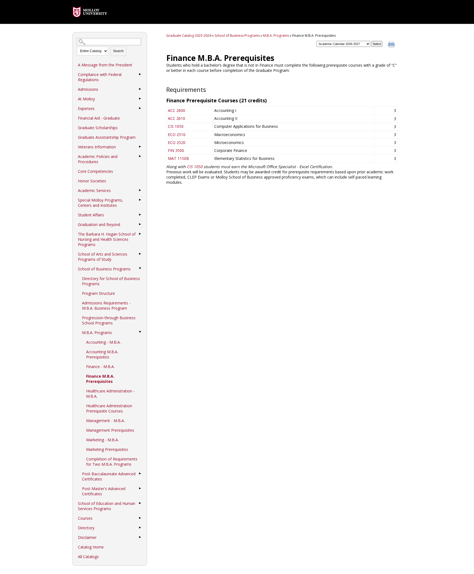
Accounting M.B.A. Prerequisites (102, 354)
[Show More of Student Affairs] (140, 214)
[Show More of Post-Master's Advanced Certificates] (140, 488)
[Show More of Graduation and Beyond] (140, 224)
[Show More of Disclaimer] (140, 537)
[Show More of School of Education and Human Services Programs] (140, 503)
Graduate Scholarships (98, 127)
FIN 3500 (176, 150)
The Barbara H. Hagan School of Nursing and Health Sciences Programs (107, 239)
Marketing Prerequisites (107, 449)
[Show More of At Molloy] (140, 98)
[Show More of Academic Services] (140, 190)
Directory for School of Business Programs (111, 281)
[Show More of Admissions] (140, 89)
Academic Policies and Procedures (97, 159)
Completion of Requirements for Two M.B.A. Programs (111, 461)
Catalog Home (91, 547)
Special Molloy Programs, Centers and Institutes (100, 202)
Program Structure (98, 293)
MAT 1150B (178, 158)
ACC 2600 (176, 110)
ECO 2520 (176, 142)
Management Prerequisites (110, 430)
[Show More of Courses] (140, 518)
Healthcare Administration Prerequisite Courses (109, 408)
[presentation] (90, 21)
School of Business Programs (104, 269)
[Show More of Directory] (140, 527)
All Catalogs (88, 556)
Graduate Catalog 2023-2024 (188, 35)
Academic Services (94, 190)
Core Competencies (95, 171)
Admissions (88, 89)
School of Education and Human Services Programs (106, 506)
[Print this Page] (392, 45)
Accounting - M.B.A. (103, 342)
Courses (85, 518)
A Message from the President (105, 64)
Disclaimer (87, 537)
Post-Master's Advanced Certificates (103, 491)
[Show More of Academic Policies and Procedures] (140, 156)
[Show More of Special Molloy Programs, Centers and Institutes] (140, 200)
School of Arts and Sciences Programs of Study (102, 256)
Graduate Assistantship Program (107, 137)
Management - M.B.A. (105, 420)
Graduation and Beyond (99, 224)
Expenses (86, 108)
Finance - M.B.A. (100, 366)
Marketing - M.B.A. (102, 439)
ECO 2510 (176, 134)
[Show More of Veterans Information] (140, 146)
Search (118, 51)
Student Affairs (91, 214)
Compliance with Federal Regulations (100, 77)
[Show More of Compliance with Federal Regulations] (140, 74)
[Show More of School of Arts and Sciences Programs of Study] (140, 254)
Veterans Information (97, 146)
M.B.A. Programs (97, 332)
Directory (86, 527)
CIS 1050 (176, 126)
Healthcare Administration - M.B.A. (110, 393)
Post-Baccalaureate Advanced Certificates (109, 476)
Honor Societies (92, 180)
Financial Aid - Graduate (99, 118)
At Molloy (86, 98)
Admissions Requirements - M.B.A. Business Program (106, 305)
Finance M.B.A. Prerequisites (100, 379)
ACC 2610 (176, 118)
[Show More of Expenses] (140, 108)
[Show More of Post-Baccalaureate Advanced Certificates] (140, 473)
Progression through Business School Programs (109, 320)
